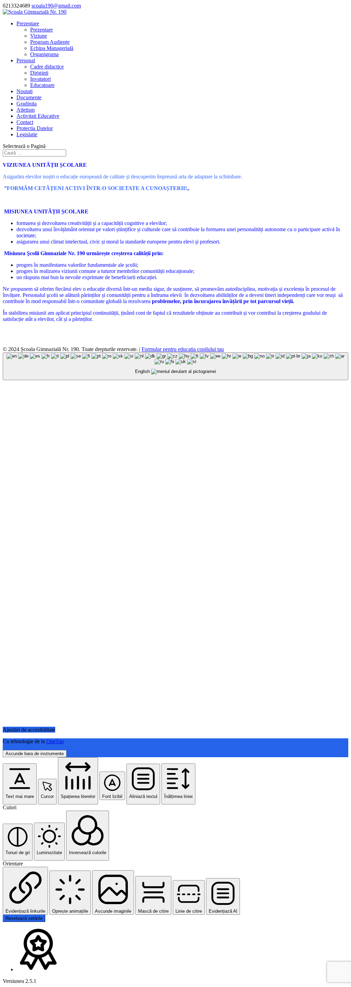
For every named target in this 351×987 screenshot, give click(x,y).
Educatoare (42, 85)
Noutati (24, 91)
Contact (24, 122)
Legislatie (26, 134)
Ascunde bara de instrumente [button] (34, 753)
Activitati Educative (37, 116)
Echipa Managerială (51, 48)
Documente (28, 97)
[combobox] (175, 366)
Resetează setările (24, 918)
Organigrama (44, 54)
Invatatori (40, 79)
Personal (25, 60)
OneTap (55, 741)
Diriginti (39, 73)
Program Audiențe (50, 42)
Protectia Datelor (34, 128)
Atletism (25, 110)
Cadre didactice (47, 67)
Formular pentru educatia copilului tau (183, 349)
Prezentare (27, 23)
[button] (20, 783)
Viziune (38, 36)
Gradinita (26, 104)
